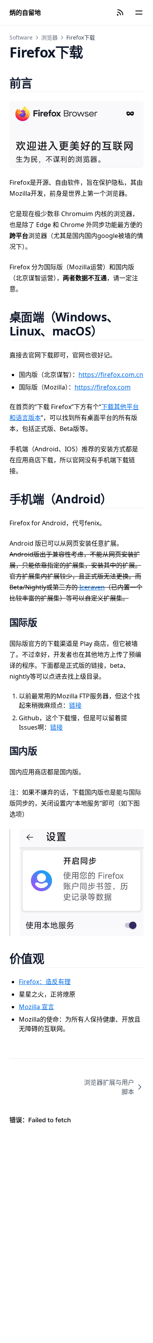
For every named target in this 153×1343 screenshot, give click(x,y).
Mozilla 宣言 (36, 1006)
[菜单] (139, 12)
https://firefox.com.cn (110, 374)
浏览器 (49, 37)
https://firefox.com (103, 387)
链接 (75, 705)
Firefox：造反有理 (45, 981)
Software (21, 37)
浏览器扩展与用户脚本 (109, 1087)
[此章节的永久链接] (42, 83)
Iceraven (92, 587)
